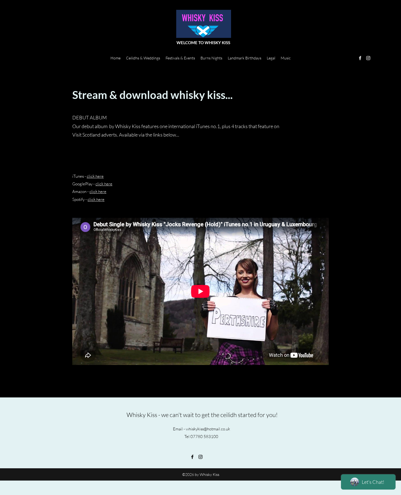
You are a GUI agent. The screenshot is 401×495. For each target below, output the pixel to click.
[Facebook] (360, 58)
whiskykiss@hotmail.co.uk (208, 428)
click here (95, 176)
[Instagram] (368, 58)
